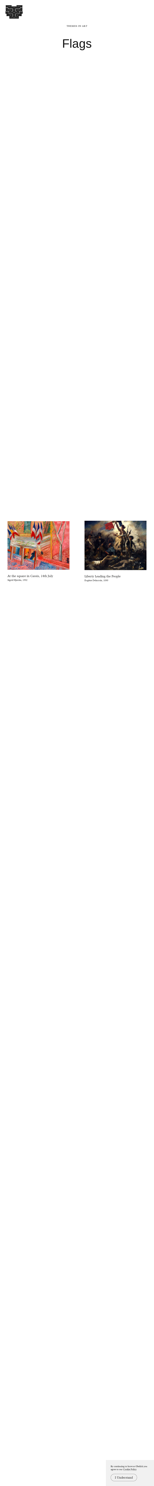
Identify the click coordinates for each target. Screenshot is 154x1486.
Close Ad (133, 898)
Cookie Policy (130, 1469)
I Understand (124, 1477)
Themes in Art (77, 26)
